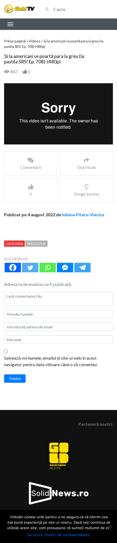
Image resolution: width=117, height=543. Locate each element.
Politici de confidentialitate (67, 535)
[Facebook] (13, 267)
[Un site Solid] (19, 9)
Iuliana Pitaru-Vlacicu (83, 214)
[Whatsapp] (47, 267)
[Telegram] (82, 267)
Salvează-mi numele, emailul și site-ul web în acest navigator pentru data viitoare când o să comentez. (51, 361)
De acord (34, 535)
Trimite (15, 378)
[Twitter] (30, 267)
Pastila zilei (36, 243)
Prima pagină (15, 41)
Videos (35, 41)
